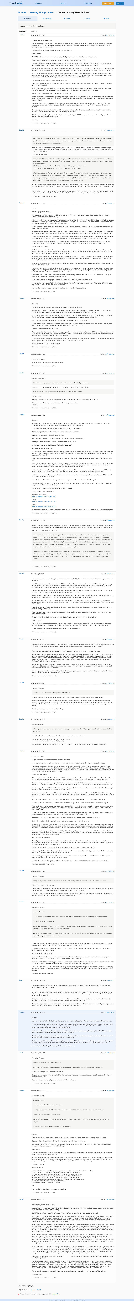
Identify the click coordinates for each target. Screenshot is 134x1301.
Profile (88, 18)
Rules (107, 18)
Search (68, 18)
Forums (22, 12)
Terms (56, 1300)
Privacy (50, 1300)
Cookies (62, 1300)
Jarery (21, 639)
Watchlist (48, 18)
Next (39, 1290)
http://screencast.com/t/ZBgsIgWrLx (44, 506)
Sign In (119, 3)
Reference (111, 35)
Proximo (22, 35)
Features (63, 3)
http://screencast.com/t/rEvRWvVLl (43, 496)
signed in (56, 1294)
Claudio (21, 130)
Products (38, 3)
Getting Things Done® (42, 12)
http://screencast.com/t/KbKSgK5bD (44, 501)
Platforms (88, 3)
